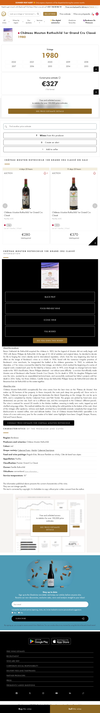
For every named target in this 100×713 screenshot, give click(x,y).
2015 (50, 66)
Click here (29, 7)
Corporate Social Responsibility (22, 666)
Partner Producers (16, 675)
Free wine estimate (16, 651)
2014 (68, 66)
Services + (39, 21)
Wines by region (16, 21)
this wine (25, 709)
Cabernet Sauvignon (46, 450)
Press (9, 680)
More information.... (31, 471)
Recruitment (13, 656)
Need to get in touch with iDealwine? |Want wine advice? (31, 7)
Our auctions (29, 21)
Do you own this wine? (50, 340)
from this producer (52, 135)
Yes (15, 612)
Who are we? (13, 661)
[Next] (94, 205)
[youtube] (56, 693)
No (21, 612)
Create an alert (52, 142)
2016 (32, 66)
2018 (86, 62)
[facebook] (16, 693)
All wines (4, 21)
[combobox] (93, 7)
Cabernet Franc (24, 450)
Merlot (34, 450)
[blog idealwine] (83, 693)
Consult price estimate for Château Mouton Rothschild (38, 423)
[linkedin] (70, 693)
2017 (14, 66)
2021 (32, 62)
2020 (50, 62)
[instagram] (43, 693)
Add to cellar (52, 149)
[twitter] (30, 693)
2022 (13, 62)
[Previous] (5, 205)
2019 (68, 62)
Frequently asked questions (21, 685)
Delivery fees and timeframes (21, 670)
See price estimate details (50, 111)
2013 (86, 66)
